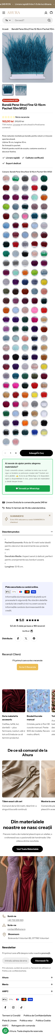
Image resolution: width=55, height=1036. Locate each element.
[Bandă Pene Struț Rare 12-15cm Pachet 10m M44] (6, 348)
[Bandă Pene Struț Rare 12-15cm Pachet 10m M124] (44, 216)
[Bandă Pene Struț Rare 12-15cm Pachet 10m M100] (6, 178)
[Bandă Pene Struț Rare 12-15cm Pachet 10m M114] (44, 197)
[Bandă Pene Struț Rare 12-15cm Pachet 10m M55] (25, 367)
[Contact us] (5, 1031)
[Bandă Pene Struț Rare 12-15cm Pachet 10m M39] (6, 338)
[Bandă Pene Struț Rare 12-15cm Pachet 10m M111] (16, 197)
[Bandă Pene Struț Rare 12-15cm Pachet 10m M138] (35, 244)
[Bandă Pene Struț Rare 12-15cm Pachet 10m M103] (35, 178)
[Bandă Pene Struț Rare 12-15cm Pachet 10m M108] (35, 188)
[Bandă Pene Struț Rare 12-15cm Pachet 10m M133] (35, 235)
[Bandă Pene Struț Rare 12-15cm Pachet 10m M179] (16, 320)
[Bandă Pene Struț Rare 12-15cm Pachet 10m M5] (16, 357)
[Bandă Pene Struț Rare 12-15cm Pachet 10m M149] (25, 263)
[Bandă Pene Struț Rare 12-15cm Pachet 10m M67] (35, 385)
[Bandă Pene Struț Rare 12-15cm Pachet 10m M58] (6, 376)
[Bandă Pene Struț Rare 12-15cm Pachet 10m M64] (6, 385)
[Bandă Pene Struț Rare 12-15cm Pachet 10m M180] (25, 320)
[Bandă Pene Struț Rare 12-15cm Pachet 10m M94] (25, 432)
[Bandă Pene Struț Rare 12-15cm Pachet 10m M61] (35, 376)
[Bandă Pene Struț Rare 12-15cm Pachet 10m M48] (44, 348)
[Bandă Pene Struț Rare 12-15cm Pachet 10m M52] (44, 357)
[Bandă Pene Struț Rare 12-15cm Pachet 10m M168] (16, 301)
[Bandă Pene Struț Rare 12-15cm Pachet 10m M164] (25, 291)
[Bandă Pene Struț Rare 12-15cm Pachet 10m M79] (44, 404)
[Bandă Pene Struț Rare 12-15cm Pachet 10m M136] (16, 244)
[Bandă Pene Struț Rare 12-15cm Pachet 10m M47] (35, 348)
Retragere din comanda (23, 1025)
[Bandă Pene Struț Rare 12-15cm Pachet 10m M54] (16, 367)
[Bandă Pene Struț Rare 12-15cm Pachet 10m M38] (44, 329)
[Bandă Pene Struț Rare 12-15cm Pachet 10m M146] (44, 254)
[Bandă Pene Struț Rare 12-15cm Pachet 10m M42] (35, 338)
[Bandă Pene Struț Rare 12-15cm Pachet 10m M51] (35, 357)
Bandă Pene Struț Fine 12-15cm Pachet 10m (33, 29)
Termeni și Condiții (11, 1015)
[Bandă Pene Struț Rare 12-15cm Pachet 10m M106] (16, 188)
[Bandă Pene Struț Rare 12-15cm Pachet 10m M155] (35, 273)
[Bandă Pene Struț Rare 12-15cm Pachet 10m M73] (6, 404)
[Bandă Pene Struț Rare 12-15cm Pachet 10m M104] (44, 178)
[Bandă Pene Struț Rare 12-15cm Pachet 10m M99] (16, 442)
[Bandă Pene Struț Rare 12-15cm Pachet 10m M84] (25, 414)
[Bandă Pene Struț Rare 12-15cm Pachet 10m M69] (6, 395)
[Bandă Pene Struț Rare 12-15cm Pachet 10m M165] (35, 291)
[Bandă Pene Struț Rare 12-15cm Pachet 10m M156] (44, 273)
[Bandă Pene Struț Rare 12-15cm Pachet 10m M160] (35, 282)
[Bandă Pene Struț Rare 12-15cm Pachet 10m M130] (6, 235)
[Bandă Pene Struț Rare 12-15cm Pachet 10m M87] (6, 423)
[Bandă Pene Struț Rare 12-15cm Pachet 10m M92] (6, 432)
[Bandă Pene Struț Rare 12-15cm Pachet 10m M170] (35, 301)
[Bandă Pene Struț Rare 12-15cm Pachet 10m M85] (35, 414)
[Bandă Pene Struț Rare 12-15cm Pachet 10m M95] (35, 432)
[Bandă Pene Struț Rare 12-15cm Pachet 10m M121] (16, 216)
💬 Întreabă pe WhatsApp (27, 488)
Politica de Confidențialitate (37, 1015)
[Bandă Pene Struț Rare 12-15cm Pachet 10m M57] (44, 367)
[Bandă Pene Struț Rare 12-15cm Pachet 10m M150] (35, 263)
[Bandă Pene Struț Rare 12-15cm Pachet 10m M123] (35, 216)
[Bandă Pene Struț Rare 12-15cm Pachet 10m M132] (25, 235)
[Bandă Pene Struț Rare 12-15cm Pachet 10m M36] (25, 329)
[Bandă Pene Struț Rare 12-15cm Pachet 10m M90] (35, 423)
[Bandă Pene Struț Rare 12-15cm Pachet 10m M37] (35, 329)
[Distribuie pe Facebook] (18, 638)
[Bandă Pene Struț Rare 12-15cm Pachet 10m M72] (44, 395)
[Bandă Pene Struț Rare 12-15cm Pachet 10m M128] (35, 226)
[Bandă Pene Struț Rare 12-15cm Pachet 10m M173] (6, 310)
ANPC (5, 1025)
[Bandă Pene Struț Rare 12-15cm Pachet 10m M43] (44, 338)
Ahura (13, 1031)
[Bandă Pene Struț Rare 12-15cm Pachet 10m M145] (35, 254)
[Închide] (49, 515)
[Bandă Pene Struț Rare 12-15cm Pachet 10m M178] (6, 320)
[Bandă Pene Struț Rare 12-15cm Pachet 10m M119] (44, 207)
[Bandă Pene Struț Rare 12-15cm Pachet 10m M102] (25, 178)
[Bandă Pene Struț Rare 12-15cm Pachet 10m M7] (16, 395)
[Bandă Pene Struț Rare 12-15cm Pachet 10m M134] (44, 235)
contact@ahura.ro (16, 929)
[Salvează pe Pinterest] (34, 638)
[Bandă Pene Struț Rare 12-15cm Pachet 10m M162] (6, 291)
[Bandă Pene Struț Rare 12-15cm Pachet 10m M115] (6, 207)
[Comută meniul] (3, 12)
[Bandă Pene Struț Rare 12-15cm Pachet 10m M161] (44, 282)
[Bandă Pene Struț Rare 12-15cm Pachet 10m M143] (25, 254)
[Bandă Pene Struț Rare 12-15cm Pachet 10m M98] (6, 442)
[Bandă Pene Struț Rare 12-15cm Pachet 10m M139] (44, 244)
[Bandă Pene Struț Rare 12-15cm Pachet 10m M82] (6, 414)
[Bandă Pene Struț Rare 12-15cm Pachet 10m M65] (16, 385)
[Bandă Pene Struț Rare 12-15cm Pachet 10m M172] (44, 301)
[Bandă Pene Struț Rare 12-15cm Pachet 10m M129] (44, 226)
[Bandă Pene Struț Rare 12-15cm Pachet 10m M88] (16, 423)
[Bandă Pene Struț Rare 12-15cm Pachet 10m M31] (35, 320)
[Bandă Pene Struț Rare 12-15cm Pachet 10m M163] (16, 291)
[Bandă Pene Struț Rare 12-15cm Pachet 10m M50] (25, 357)
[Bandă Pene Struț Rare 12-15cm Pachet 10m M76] (35, 404)
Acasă (5, 29)
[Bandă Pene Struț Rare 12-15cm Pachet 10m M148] (16, 263)
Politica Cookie (43, 1020)
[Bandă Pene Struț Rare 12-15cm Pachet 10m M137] (25, 244)
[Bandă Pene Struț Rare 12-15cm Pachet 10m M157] (6, 282)
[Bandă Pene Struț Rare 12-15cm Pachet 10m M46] (25, 348)
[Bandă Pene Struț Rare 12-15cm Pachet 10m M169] (25, 301)
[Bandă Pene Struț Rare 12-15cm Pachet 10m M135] (6, 244)
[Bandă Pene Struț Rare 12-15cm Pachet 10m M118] (35, 207)
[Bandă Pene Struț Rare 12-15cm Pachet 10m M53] (6, 367)
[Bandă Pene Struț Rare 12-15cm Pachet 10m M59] (16, 376)
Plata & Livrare (9, 1020)
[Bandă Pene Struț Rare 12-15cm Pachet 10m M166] (44, 291)
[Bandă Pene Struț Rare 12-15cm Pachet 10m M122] (25, 216)
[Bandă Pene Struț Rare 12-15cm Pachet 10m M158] (16, 282)
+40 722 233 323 (15, 920)
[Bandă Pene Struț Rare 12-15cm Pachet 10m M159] (25, 282)
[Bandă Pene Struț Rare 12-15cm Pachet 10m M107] (25, 188)
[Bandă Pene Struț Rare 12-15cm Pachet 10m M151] (44, 263)
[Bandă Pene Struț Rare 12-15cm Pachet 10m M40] (16, 338)
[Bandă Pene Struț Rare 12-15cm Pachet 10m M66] (25, 385)
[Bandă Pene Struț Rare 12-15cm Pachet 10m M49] (6, 357)
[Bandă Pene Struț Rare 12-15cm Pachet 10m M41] (25, 338)
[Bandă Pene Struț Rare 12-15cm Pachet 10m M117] (25, 207)
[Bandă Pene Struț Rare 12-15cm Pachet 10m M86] (44, 414)
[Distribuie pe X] (26, 638)
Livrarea (16, 124)
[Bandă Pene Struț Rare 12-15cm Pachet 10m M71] (35, 395)
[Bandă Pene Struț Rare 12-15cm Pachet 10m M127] (25, 226)
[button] (8, 117)
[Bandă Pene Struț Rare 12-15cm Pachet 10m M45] (16, 348)
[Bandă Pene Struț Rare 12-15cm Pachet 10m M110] (6, 197)
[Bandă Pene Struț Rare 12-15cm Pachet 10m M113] (35, 197)
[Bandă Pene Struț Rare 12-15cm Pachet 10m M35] (16, 329)
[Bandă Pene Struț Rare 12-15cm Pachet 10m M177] (44, 310)
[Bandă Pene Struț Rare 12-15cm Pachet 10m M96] (44, 432)
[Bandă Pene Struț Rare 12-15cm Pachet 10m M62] (44, 376)
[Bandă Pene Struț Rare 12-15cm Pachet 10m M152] (6, 273)
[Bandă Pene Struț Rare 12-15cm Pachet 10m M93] (16, 432)
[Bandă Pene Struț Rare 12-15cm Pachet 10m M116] (16, 207)
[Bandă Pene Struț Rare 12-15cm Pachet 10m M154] (25, 273)
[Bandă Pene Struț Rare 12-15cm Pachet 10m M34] (6, 329)
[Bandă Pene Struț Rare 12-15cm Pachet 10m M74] (16, 404)
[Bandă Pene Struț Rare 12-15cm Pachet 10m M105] (6, 188)
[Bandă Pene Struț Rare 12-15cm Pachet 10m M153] (16, 273)
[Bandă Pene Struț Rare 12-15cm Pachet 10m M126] (16, 226)
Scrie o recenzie (27, 667)
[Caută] (49, 20)
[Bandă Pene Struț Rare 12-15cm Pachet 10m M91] (44, 423)
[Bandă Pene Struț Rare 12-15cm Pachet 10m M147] (6, 263)
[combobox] (27, 20)
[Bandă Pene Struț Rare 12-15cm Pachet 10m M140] (6, 254)
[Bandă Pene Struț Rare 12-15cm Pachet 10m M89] (25, 423)
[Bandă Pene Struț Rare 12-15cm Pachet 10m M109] (44, 188)
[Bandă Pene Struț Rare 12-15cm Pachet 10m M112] (25, 197)
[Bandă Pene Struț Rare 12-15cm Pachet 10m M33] (44, 320)
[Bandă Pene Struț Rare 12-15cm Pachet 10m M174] (16, 310)
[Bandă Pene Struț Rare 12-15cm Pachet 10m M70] (25, 395)
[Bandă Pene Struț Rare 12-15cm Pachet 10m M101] (16, 178)
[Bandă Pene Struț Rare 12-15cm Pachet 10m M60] (25, 376)
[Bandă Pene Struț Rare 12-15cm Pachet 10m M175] (25, 310)
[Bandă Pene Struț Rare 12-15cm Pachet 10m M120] (6, 216)
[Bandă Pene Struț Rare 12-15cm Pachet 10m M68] (44, 385)
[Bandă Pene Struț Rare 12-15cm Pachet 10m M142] (16, 254)
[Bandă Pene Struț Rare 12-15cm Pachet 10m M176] (35, 310)
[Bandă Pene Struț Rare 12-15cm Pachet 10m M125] (6, 226)
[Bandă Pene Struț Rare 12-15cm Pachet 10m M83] (16, 414)
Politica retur (26, 1020)
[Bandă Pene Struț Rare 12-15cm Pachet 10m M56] (35, 367)
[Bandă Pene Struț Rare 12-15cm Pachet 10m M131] (16, 235)
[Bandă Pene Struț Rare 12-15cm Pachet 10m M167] (6, 301)
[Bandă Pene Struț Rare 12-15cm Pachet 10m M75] (25, 404)
